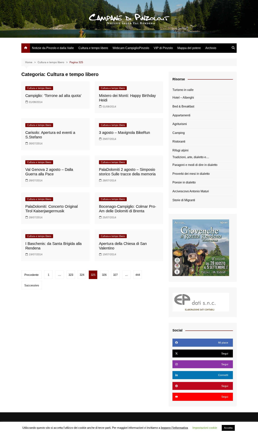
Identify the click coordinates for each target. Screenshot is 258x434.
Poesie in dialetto (184, 182)
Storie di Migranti (183, 200)
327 (115, 274)
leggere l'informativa (174, 427)
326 (104, 274)
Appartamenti (181, 115)
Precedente (31, 274)
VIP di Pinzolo (163, 48)
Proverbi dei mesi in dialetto (191, 173)
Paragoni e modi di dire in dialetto (194, 164)
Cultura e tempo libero (93, 48)
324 (82, 274)
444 (137, 274)
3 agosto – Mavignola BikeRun (124, 132)
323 (71, 274)
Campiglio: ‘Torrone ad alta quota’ (53, 96)
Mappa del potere (189, 48)
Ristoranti (178, 141)
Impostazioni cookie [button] (204, 427)
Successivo (31, 285)
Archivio (210, 48)
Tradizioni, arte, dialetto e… (190, 157)
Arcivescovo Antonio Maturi (190, 191)
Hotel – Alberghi (183, 97)
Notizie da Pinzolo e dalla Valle (53, 48)
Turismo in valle (183, 89)
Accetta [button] (228, 427)
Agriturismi (179, 124)
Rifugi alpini (180, 150)
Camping (178, 132)
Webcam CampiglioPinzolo (131, 48)
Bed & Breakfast (183, 106)
